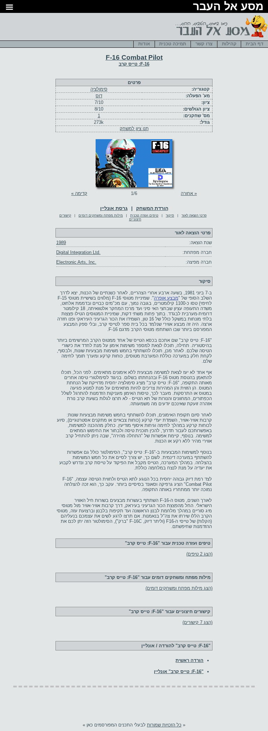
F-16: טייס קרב (134, 64)
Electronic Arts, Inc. (76, 262)
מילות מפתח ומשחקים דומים (101, 215)
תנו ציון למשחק (134, 128)
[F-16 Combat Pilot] (134, 185)
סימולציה (98, 89)
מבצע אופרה (166, 298)
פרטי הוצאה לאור (194, 215)
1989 (61, 242)
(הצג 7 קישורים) (198, 622)
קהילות (229, 43)
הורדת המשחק (152, 208)
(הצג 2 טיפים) (199, 554)
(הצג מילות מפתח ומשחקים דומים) (179, 588)
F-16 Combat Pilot (134, 57)
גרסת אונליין (114, 208)
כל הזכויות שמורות (164, 725)
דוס (99, 95)
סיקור (170, 215)
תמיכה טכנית (172, 43)
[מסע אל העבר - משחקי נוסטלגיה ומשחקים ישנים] (220, 37)
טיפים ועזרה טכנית (144, 215)
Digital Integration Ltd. (78, 252)
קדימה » (79, 193)
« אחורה (189, 193)
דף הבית (254, 43)
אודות (144, 43)
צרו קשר (204, 43)
